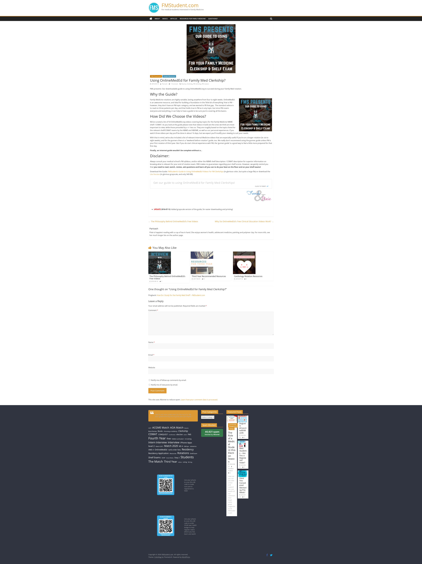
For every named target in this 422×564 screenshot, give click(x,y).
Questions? (213, 19)
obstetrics (193, 446)
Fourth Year (157, 438)
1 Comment (174, 84)
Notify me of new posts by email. (164, 385)
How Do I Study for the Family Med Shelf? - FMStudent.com (181, 295)
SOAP (163, 458)
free (169, 438)
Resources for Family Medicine (193, 19)
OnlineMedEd (161, 449)
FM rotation (205, 84)
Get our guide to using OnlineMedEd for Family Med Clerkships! (194, 182)
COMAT (152, 434)
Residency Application (158, 453)
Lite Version (155, 174)
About (157, 19)
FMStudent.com (180, 5)
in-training (188, 439)
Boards (183, 84)
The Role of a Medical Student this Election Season (231, 447)
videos (180, 462)
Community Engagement (233, 425)
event (185, 434)
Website (151, 367)
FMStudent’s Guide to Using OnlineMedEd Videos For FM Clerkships (196, 171)
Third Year (170, 461)
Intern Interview (157, 442)
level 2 (151, 446)
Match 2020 (171, 446)
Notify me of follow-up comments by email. (168, 380)
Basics (165, 19)
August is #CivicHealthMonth (242, 428)
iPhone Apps (186, 442)
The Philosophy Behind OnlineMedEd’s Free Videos (173, 221)
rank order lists (174, 450)
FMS (189, 434)
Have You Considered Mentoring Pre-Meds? (243, 485)
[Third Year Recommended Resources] (202, 253)
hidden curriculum (178, 439)
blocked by (212, 432)
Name (151, 342)
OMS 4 (151, 450)
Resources (173, 453)
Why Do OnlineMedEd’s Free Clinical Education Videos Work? (244, 221)
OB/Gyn (186, 446)
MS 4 (181, 446)
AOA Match (176, 427)
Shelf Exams (154, 457)
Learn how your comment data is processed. (199, 399)
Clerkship (189, 84)
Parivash (165, 84)
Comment (153, 310)
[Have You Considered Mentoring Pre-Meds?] (242, 471)
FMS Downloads (156, 76)
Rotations (183, 453)
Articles (173, 19)
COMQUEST (163, 434)
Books (160, 431)
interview (173, 442)
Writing (190, 462)
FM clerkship (197, 84)
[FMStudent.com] (150, 18)
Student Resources (169, 76)
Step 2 (177, 457)
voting (185, 462)
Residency (188, 449)
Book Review (152, 431)
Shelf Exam (193, 453)
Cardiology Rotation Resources (248, 276)
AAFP (149, 428)
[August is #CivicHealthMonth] (242, 417)
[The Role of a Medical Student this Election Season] (231, 417)
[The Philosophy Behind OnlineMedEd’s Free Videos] (159, 253)
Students (187, 457)
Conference (172, 434)
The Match (155, 461)
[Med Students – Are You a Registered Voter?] (242, 442)
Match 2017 (159, 446)
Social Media (169, 458)
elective (179, 434)
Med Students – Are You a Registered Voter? (242, 455)
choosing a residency (170, 431)
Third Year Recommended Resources (209, 276)
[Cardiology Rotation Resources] (244, 253)
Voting (231, 429)
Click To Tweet (260, 186)
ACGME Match (160, 427)
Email (151, 355)
